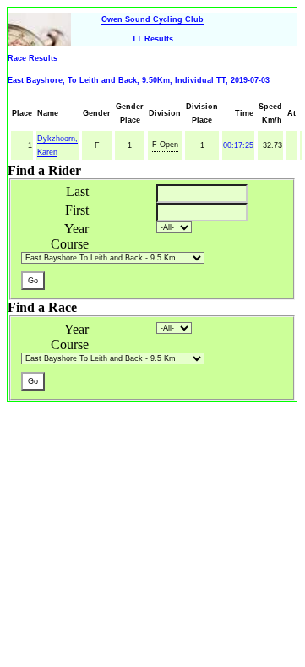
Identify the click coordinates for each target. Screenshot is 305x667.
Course (70, 244)
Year (76, 228)
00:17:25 (238, 145)
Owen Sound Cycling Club (152, 19)
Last (77, 191)
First (77, 210)
